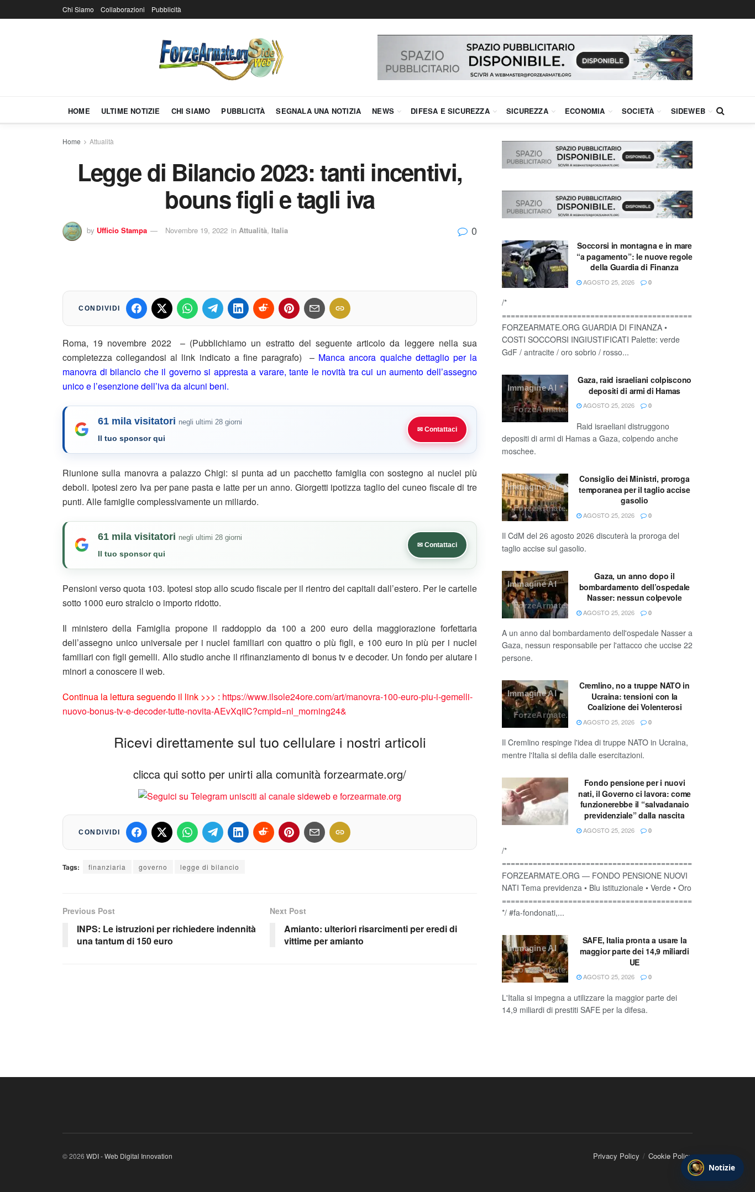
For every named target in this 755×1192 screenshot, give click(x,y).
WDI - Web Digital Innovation (129, 1156)
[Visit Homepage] (220, 57)
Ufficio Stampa (122, 230)
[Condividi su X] (161, 308)
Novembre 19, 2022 (196, 230)
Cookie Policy (670, 1156)
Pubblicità (166, 9)
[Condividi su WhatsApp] (187, 308)
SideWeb (688, 111)
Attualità (102, 141)
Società (638, 111)
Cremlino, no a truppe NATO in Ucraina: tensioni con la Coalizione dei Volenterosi (634, 696)
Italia (279, 230)
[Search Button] (720, 110)
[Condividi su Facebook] (136, 308)
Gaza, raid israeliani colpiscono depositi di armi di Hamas (634, 385)
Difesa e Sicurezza (450, 111)
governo (153, 866)
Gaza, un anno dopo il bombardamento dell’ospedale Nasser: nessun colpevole (634, 586)
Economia (585, 111)
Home (79, 111)
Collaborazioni (123, 9)
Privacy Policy (616, 1156)
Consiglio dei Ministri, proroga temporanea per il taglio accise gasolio (634, 489)
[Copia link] (339, 308)
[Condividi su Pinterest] (289, 308)
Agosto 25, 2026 (608, 281)
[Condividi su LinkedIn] (238, 308)
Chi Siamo (78, 9)
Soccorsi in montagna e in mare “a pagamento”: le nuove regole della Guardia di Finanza (634, 256)
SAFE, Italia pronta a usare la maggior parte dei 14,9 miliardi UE (634, 950)
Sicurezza (527, 111)
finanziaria (107, 866)
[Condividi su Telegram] (212, 308)
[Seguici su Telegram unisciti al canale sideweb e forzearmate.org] (269, 795)
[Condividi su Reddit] (263, 308)
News (383, 111)
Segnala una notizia (318, 111)
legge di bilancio (209, 866)
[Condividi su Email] (314, 308)
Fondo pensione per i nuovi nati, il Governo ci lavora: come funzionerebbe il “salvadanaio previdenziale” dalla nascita (634, 799)
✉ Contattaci (437, 429)
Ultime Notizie (130, 111)
